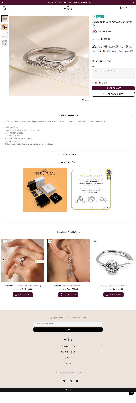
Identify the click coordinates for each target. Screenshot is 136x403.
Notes (95, 67)
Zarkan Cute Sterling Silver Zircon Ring (113, 286)
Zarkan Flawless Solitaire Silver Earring (68, 286)
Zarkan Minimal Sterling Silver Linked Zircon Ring (23, 286)
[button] (37, 262)
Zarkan (68, 8)
